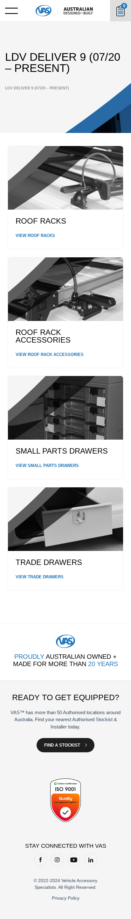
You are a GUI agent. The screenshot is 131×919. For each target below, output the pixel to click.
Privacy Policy (65, 898)
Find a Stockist (62, 745)
